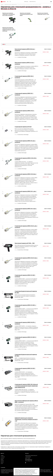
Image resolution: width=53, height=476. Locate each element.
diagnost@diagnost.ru (28, 459)
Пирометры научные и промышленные (11, 4)
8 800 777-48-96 (27, 458)
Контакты (2, 458)
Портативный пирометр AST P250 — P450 (24, 243)
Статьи (2, 463)
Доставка (2, 460)
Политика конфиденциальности (20, 474)
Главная (2, 455)
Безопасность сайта (29, 474)
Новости (2, 462)
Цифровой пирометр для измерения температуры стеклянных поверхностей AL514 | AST (26, 419)
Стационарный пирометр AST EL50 (23, 126)
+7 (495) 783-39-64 (32, 1)
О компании (3, 456)
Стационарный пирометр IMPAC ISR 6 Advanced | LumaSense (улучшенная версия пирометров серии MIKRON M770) (26, 386)
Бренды (2, 459)
